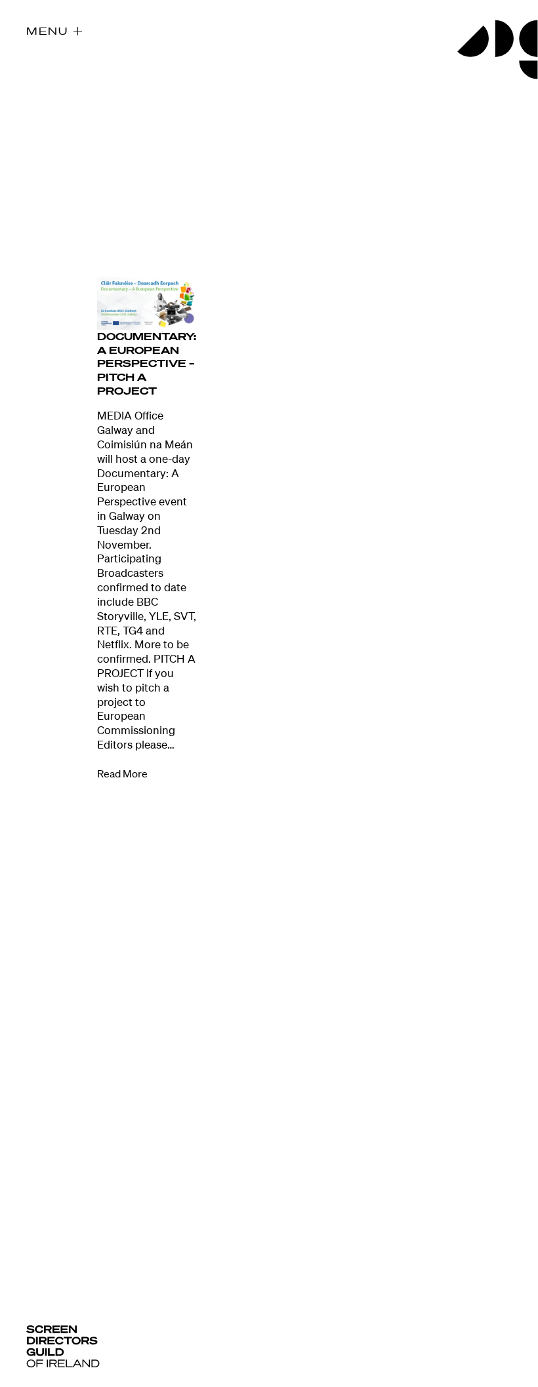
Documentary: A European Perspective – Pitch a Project (146, 363)
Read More (122, 773)
